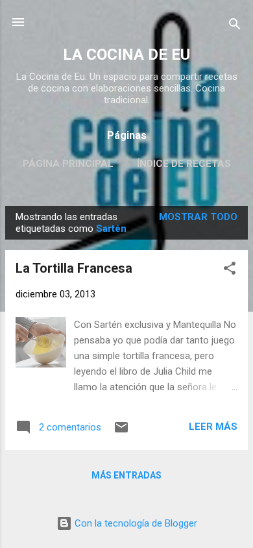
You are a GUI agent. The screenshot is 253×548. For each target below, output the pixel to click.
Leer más (213, 426)
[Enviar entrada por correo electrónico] (121, 432)
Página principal (68, 163)
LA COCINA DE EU (126, 54)
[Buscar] (235, 26)
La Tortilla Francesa (74, 268)
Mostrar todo (198, 217)
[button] (229, 270)
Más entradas (126, 475)
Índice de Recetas (184, 163)
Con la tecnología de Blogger (134, 523)
